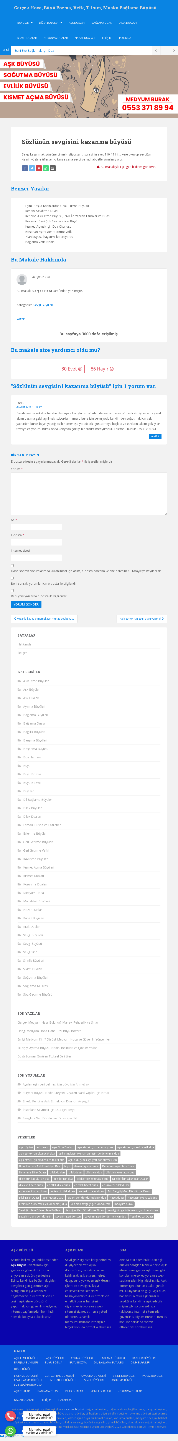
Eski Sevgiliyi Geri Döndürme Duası (129, 1191)
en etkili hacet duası (86, 1185)
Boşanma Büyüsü (35, 749)
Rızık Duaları (31, 927)
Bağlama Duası (102, 23)
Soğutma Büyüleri (35, 977)
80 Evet (69, 369)
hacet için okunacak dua (142, 1197)
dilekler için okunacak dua (92, 1179)
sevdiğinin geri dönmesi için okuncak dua (133, 1210)
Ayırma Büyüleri (34, 706)
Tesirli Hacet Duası (141, 1216)
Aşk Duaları (77, 23)
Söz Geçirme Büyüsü (37, 994)
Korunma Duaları (56, 38)
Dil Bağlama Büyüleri (38, 799)
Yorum (17, 469)
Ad (14, 520)
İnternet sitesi (20, 550)
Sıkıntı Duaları (32, 969)
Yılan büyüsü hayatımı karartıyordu (49, 237)
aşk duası (42, 1147)
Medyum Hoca (33, 893)
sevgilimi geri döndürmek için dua (105, 1216)
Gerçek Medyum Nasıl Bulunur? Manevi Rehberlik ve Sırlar (58, 1022)
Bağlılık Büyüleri (34, 732)
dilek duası (75, 1172)
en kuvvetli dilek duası (115, 1185)
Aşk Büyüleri (31, 689)
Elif (75, 1118)
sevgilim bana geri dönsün (35, 1216)
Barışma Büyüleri (35, 740)
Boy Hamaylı (32, 757)
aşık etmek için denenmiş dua (95, 1147)
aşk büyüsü (26, 1147)
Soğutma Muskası (35, 986)
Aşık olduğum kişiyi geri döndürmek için (92, 1160)
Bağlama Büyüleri (35, 715)
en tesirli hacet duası (91, 1191)
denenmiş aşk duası (86, 1166)
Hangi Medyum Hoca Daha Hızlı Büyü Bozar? (49, 1031)
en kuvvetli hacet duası (33, 1191)
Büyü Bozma (32, 774)
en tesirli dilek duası (63, 1191)
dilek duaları (57, 1172)
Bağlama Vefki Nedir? (40, 242)
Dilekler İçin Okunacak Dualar (130, 1179)
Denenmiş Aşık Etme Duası (118, 1166)
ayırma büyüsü (75, 1409)
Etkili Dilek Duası (29, 1197)
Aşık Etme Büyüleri (36, 681)
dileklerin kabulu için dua (34, 1179)
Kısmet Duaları (27, 38)
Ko (16, 50)
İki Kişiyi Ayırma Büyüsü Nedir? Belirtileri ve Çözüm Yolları (57, 1048)
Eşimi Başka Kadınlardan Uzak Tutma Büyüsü (57, 206)
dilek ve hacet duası (31, 1185)
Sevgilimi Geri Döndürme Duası (44, 1118)
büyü (67, 1166)
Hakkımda (124, 38)
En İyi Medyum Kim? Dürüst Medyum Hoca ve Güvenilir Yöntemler (64, 1039)
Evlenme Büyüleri (35, 833)
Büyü (26, 766)
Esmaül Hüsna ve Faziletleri (42, 825)
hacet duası (117, 1197)
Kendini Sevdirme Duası (41, 211)
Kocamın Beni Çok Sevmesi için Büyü (51, 221)
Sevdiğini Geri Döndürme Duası (85, 1210)
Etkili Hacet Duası (53, 1197)
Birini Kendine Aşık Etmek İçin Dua (39, 1166)
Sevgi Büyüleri (43, 305)
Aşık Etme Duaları (62, 1147)
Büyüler (23, 23)
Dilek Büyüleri (32, 808)
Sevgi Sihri (30, 952)
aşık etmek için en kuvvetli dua (135, 1147)
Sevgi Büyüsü (32, 943)
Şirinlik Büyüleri (33, 960)
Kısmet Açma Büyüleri (38, 867)
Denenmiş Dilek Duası (32, 1172)
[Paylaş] (25, 168)
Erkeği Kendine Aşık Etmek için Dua (47, 1101)
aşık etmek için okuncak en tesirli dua (41, 1160)
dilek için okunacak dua (120, 1172)
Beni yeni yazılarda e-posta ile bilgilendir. (39, 596)
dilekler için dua (63, 1179)
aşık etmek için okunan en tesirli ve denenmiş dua (89, 1153)
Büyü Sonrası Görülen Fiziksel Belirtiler (44, 1056)
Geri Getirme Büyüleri (38, 842)
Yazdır (20, 319)
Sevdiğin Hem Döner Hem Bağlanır (40, 1210)
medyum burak (123, 1204)
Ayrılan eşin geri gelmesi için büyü (46, 1084)
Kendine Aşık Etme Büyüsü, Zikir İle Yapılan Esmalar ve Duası (67, 216)
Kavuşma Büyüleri (35, 859)
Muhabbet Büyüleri (36, 901)
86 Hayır (100, 369)
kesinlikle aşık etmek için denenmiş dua (43, 1204)
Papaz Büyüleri (33, 918)
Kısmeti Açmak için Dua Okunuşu (48, 226)
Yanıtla (155, 436)
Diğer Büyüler (48, 23)
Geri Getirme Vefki (36, 850)
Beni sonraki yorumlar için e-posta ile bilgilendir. (44, 583)
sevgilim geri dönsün (68, 1216)
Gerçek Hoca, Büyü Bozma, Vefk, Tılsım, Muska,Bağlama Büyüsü (85, 7)
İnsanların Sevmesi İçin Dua (42, 1110)
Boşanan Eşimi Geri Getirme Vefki (48, 232)
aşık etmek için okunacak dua (37, 1153)
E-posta (17, 535)
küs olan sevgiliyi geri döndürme (90, 1204)
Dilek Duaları (128, 23)
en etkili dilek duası (58, 1185)
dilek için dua (94, 1172)
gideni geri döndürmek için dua (87, 1197)
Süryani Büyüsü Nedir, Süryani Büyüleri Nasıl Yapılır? (59, 1093)
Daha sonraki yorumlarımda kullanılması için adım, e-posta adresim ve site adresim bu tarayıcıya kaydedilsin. (86, 571)
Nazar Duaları (85, 38)
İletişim (106, 38)
